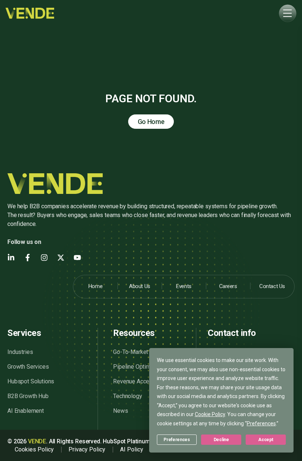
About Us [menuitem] (139, 286)
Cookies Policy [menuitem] (34, 449)
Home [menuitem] (95, 286)
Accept (265, 439)
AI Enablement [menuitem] (25, 410)
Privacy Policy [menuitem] (87, 449)
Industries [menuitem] (20, 351)
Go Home (151, 121)
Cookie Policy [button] (210, 414)
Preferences (177, 439)
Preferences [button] (261, 423)
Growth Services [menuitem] (28, 366)
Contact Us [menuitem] (272, 286)
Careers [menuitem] (228, 286)
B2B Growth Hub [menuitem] (28, 396)
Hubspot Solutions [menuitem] (30, 381)
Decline (221, 439)
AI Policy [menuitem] (131, 449)
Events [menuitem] (183, 286)
